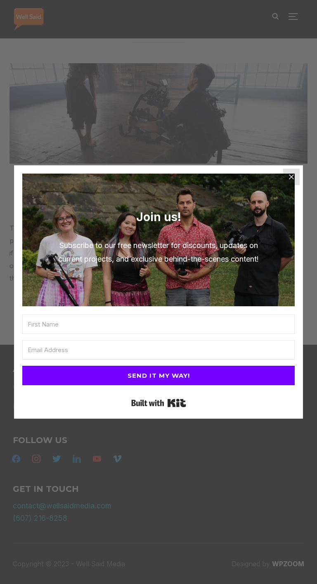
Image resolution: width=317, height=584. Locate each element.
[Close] (291, 177)
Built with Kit (158, 403)
